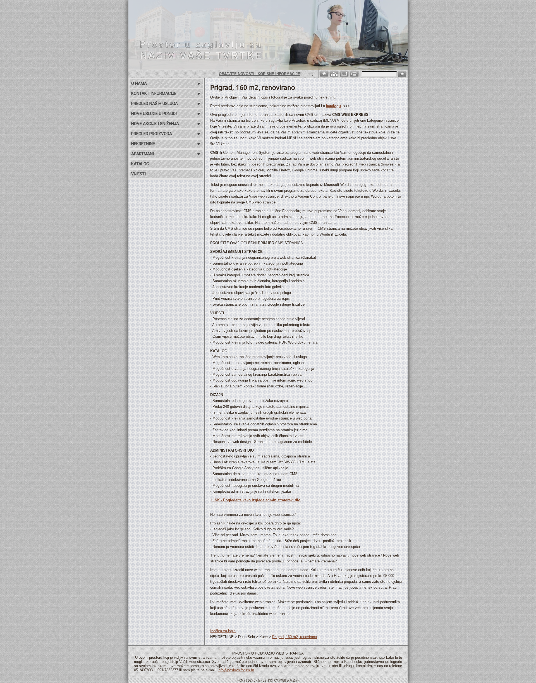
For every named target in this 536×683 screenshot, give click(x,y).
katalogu (333, 106)
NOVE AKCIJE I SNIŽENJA (155, 123)
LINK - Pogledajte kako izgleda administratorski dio (255, 500)
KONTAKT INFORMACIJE (153, 93)
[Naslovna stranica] (325, 73)
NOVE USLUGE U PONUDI (154, 113)
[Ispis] (355, 73)
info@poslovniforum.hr (236, 670)
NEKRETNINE (143, 143)
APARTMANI (142, 153)
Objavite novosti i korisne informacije (241, 74)
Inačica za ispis (223, 631)
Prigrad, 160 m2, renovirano (294, 637)
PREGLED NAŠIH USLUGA (154, 103)
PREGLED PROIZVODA (151, 133)
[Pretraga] (402, 74)
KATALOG (140, 163)
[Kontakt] (345, 73)
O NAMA (139, 83)
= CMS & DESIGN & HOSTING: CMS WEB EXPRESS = (268, 680)
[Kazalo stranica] (335, 73)
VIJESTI (138, 173)
